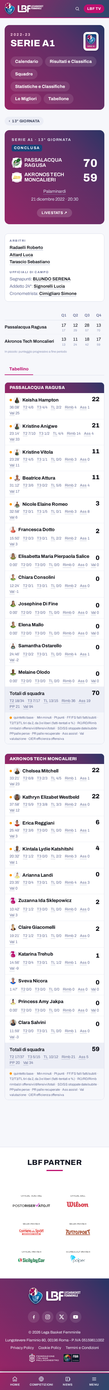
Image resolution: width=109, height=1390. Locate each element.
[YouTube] (75, 1317)
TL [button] (53, 407)
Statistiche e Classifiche (40, 86)
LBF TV (94, 9)
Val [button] (12, 413)
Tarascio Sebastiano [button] (30, 261)
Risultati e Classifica (71, 61)
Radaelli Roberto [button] (26, 247)
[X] (61, 1317)
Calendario (26, 61)
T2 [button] (25, 407)
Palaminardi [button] (54, 191)
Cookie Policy (49, 1348)
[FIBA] (71, 1358)
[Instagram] (47, 1317)
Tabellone (58, 98)
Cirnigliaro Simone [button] (57, 293)
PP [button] (12, 707)
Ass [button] (83, 407)
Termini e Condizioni (82, 1348)
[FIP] (44, 1358)
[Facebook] (34, 1317)
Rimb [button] (69, 407)
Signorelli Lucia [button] (49, 286)
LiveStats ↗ (54, 213)
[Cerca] (77, 8)
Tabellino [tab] (18, 369)
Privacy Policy (22, 1348)
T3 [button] (39, 407)
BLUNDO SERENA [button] (52, 279)
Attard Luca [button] (21, 254)
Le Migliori (26, 98)
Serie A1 (32, 43)
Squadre (24, 74)
